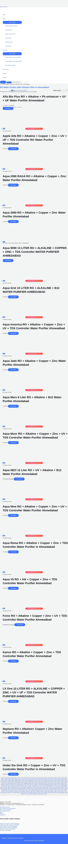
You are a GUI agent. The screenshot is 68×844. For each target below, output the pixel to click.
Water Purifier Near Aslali (38, 787)
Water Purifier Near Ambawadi (31, 788)
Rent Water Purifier (4, 811)
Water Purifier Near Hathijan (33, 791)
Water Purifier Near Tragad (11, 780)
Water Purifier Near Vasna (37, 780)
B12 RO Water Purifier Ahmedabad (8, 827)
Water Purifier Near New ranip (27, 784)
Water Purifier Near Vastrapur (56, 784)
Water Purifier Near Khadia (10, 792)
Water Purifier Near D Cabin (57, 790)
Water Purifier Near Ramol (47, 778)
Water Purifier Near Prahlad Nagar (12, 782)
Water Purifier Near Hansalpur (18, 791)
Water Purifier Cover (10, 34)
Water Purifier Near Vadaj (24, 780)
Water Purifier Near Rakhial (34, 778)
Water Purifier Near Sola (51, 779)
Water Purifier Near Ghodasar (57, 782)
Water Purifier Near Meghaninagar (56, 792)
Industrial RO (8, 30)
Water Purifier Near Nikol (7, 778)
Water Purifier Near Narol (41, 794)
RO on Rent (8, 38)
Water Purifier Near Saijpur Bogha (9, 779)
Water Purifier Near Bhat (43, 790)
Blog (1, 812)
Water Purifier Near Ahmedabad (16, 788)
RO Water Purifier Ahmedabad (7, 829)
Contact (5, 73)
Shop (4, 18)
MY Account (6, 69)
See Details (8, 108)
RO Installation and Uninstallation (13, 61)
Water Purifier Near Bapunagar (29, 790)
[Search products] (9, 82)
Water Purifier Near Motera (28, 782)
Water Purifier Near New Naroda (43, 786)
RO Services (8, 46)
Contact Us (3, 815)
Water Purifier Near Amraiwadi (46, 788)
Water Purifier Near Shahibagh (20, 783)
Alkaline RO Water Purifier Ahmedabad (9, 823)
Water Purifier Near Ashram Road (13, 790)
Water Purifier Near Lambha (40, 792)
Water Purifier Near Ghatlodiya (24, 787)
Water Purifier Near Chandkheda (59, 786)
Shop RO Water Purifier (11, 26)
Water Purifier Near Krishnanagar (25, 792)
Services (5, 50)
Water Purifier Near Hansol (50, 783)
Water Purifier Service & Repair (13, 57)
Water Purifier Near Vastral (51, 780)
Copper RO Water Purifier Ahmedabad (9, 825)
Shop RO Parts (9, 42)
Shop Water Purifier (5, 807)
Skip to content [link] (3, 6)
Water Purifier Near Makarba (42, 784)
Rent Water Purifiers (10, 65)
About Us (2, 813)
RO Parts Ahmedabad (5, 830)
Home (4, 14)
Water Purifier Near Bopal (18, 786)
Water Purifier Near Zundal (13, 784)
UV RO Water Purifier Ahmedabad (8, 826)
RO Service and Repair (5, 809)
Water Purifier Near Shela (38, 779)
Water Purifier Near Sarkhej (25, 779)
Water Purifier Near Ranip (60, 778)
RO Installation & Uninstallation (7, 808)
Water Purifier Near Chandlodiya (9, 787)
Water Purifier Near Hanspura (35, 783)
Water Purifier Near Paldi (20, 778)
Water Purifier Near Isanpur (47, 791)
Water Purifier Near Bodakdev (42, 782)
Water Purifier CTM (30, 786)
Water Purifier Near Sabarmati (53, 787)
